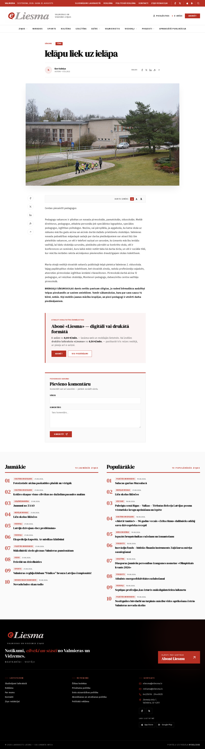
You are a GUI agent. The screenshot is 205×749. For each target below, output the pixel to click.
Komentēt (59, 434)
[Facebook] (175, 3)
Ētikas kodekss (79, 683)
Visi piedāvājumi (80, 354)
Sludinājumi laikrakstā (88, 3)
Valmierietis (112, 29)
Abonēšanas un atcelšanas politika (89, 697)
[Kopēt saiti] (159, 70)
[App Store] (187, 3)
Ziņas (22, 29)
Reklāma (108, 3)
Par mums (10, 692)
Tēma (59, 44)
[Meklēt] (197, 3)
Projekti (147, 29)
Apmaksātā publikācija (172, 29)
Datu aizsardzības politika (85, 692)
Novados (38, 29)
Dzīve (94, 29)
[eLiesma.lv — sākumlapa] (29, 16)
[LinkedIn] (150, 70)
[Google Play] (192, 3)
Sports (51, 29)
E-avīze (178, 16)
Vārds (53, 395)
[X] (180, 3)
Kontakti (143, 3)
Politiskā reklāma (126, 3)
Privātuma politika (81, 688)
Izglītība (81, 29)
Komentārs (55, 407)
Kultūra (66, 29)
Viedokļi (130, 29)
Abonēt (192, 16)
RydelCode (194, 745)
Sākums (48, 44)
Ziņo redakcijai (159, 3)
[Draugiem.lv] (155, 70)
